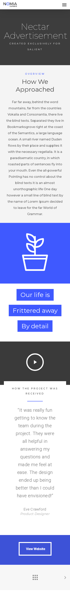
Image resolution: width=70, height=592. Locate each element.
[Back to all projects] (35, 576)
